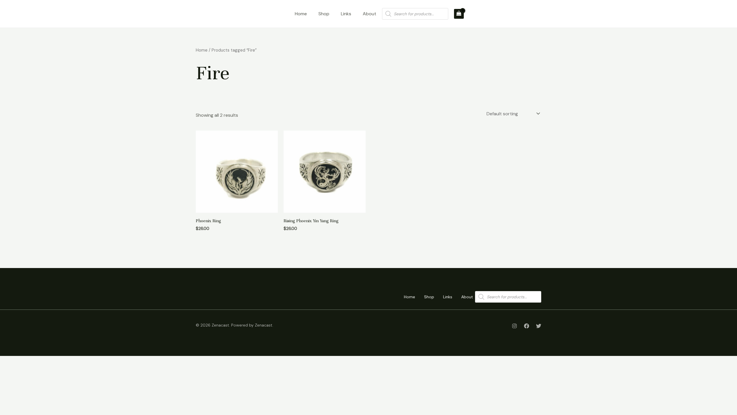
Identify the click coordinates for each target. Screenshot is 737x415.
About (369, 14)
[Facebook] (526, 326)
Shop (323, 14)
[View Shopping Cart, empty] (459, 14)
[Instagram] (514, 326)
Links (346, 14)
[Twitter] (538, 326)
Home (301, 14)
